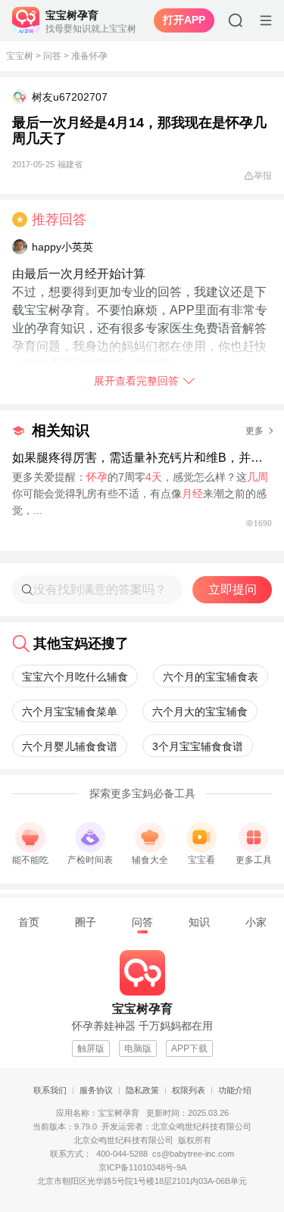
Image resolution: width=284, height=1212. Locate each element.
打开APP (184, 20)
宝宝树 (19, 56)
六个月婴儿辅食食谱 (69, 746)
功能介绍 (234, 1090)
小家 (256, 922)
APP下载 (189, 1048)
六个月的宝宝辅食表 (210, 677)
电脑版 (137, 1048)
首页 (28, 922)
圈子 (85, 922)
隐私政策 (142, 1090)
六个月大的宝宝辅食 (200, 712)
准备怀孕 (89, 56)
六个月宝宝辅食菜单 (69, 712)
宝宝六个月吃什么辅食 (75, 677)
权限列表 (188, 1090)
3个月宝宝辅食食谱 (197, 746)
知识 (199, 922)
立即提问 (232, 589)
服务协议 (96, 1090)
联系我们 (50, 1090)
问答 (52, 56)
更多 (254, 430)
